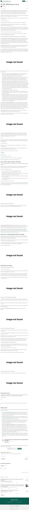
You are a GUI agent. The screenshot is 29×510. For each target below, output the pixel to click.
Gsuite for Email (3, 154)
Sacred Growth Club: (5, 428)
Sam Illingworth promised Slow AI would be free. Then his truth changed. (12, 484)
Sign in (27, 1)
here (15, 403)
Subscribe (24, 1)
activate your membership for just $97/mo (21, 182)
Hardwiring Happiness (19, 395)
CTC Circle (24, 227)
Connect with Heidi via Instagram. (5, 245)
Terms (14, 506)
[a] (27, 485)
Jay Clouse (17, 345)
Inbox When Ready (14, 107)
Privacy (13, 506)
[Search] (27, 477)
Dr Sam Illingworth (13, 487)
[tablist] (4, 466)
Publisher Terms (18, 505)
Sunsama (10, 45)
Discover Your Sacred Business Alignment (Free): (9, 412)
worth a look (22, 352)
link (13, 267)
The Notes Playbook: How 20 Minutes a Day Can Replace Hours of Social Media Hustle (12, 480)
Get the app (17, 507)
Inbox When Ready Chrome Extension (6, 156)
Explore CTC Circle (3, 205)
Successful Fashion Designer (10, 236)
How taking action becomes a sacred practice (6, 491)
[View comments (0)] (3, 8)
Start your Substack (13, 507)
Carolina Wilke (8, 487)
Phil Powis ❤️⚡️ (6, 441)
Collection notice (17, 506)
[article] (14, 481)
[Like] (1, 8)
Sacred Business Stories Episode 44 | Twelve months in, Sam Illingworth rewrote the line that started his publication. (12, 486)
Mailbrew (23, 91)
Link (13, 328)
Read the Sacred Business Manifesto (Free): (8, 416)
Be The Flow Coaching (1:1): (6, 433)
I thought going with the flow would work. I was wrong (9, 490)
